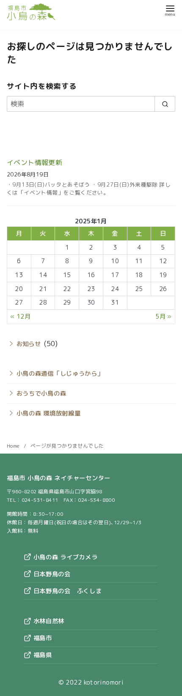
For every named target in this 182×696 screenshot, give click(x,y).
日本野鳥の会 (51, 574)
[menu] (170, 10)
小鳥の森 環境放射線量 (49, 413)
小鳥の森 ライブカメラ (64, 557)
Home (14, 445)
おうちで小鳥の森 (41, 393)
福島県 (41, 655)
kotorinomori (104, 682)
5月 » (163, 316)
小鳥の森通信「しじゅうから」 (60, 373)
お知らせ (29, 344)
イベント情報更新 (34, 162)
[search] (164, 103)
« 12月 (20, 316)
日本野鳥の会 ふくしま (66, 591)
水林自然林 (47, 621)
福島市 (41, 638)
